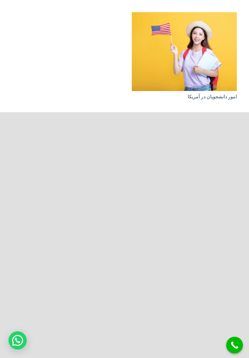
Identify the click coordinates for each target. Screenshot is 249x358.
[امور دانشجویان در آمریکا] (184, 16)
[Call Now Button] (234, 345)
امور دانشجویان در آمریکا (212, 96)
